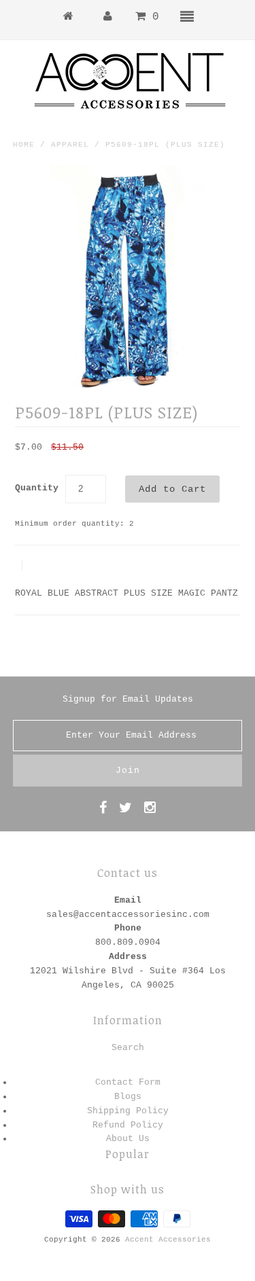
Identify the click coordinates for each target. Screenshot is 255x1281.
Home (24, 145)
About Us (128, 1139)
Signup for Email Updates (128, 699)
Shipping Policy (128, 1111)
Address (128, 957)
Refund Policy (127, 1125)
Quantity (36, 488)
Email (127, 900)
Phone (127, 928)
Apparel (70, 145)
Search (128, 1048)
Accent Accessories (168, 1239)
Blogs (127, 1096)
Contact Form (127, 1082)
